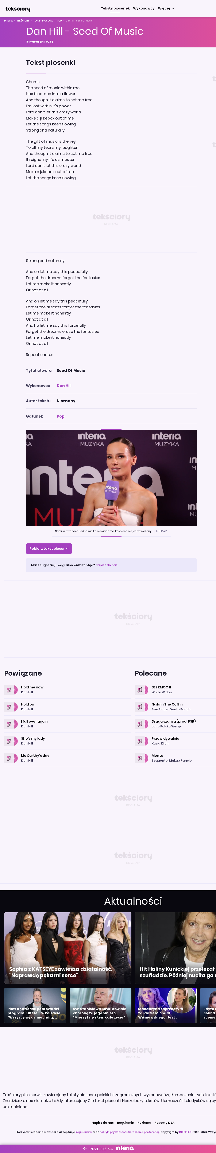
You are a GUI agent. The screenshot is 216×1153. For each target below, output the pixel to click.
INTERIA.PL (186, 1132)
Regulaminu (84, 1132)
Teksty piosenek (43, 20)
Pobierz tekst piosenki (49, 548)
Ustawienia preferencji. (144, 1132)
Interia (8, 20)
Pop (59, 20)
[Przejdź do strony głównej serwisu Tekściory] (17, 8)
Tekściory (23, 20)
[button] (115, 8)
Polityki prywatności (113, 1132)
